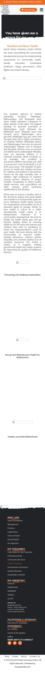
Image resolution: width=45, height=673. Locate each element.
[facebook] (10, 643)
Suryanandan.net (22, 666)
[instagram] (20, 643)
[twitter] (15, 643)
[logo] (5, 6)
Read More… (30, 329)
